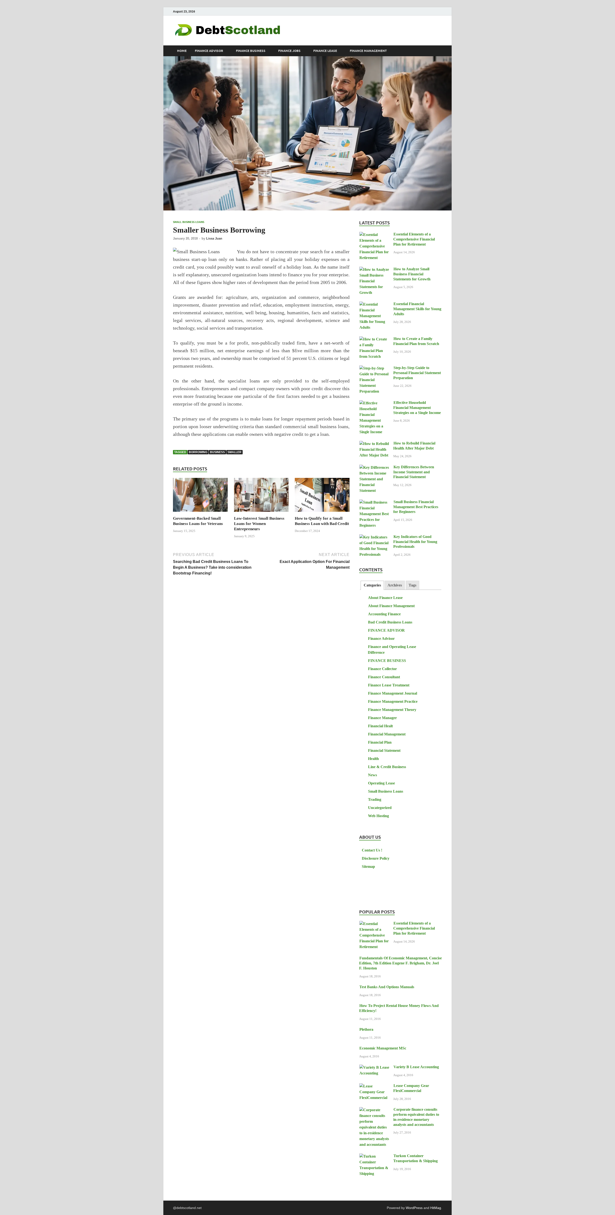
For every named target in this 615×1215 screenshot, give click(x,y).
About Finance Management (391, 606)
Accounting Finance (384, 614)
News (372, 775)
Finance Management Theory (392, 710)
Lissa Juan (214, 238)
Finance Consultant (384, 677)
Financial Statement (384, 750)
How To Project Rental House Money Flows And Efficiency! (399, 1008)
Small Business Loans (188, 222)
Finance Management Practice (393, 701)
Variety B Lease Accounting (416, 1067)
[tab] (372, 585)
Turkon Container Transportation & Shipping (415, 1158)
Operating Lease (381, 783)
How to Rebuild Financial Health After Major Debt (414, 445)
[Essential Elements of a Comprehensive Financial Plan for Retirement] (374, 234)
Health (373, 759)
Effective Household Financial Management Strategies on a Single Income (417, 408)
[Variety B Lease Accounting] (374, 1067)
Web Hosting (378, 816)
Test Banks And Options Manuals (386, 987)
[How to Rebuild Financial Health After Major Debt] (374, 443)
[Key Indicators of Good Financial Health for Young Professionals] (374, 537)
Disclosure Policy (375, 858)
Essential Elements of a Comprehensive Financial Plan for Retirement (414, 239)
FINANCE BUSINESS (250, 51)
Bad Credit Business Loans (390, 622)
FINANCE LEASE (325, 51)
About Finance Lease (385, 598)
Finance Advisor (381, 638)
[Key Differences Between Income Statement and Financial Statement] (374, 467)
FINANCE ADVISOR (209, 51)
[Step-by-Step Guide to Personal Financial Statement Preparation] (374, 368)
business (217, 452)
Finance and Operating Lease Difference (392, 649)
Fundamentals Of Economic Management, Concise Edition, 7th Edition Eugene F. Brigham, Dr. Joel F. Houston (400, 963)
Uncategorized (380, 808)
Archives (394, 585)
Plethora (366, 1029)
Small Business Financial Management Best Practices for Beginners (415, 507)
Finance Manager (382, 718)
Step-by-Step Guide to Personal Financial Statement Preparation (417, 373)
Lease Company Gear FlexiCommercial (411, 1088)
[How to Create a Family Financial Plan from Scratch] (374, 339)
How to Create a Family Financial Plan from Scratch (416, 341)
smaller (234, 452)
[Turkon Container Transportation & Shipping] (374, 1156)
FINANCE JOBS (289, 51)
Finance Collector (382, 669)
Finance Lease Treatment (388, 685)
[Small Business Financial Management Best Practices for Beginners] (374, 502)
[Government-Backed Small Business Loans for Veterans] (200, 496)
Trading (374, 799)
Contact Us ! (372, 850)
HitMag (435, 1208)
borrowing (198, 452)
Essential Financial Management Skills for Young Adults (417, 309)
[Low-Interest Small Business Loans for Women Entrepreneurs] (261, 496)
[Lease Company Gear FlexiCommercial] (374, 1086)
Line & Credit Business (387, 767)
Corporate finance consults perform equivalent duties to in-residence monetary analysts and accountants (416, 1116)
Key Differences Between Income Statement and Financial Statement (413, 472)
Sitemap (368, 866)
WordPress (414, 1208)
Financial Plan (380, 742)
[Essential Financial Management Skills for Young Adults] (374, 304)
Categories (372, 585)
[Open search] (439, 50)
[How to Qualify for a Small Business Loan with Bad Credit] (322, 496)
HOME (182, 51)
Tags (412, 585)
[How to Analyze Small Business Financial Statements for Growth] (374, 269)
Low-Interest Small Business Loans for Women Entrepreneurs (259, 523)
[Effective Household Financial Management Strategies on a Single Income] (374, 403)
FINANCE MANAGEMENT (368, 51)
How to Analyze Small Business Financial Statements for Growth (411, 274)
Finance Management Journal (392, 693)
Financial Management (387, 734)
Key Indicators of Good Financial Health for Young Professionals (415, 542)
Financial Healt (380, 726)
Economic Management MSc (382, 1048)
